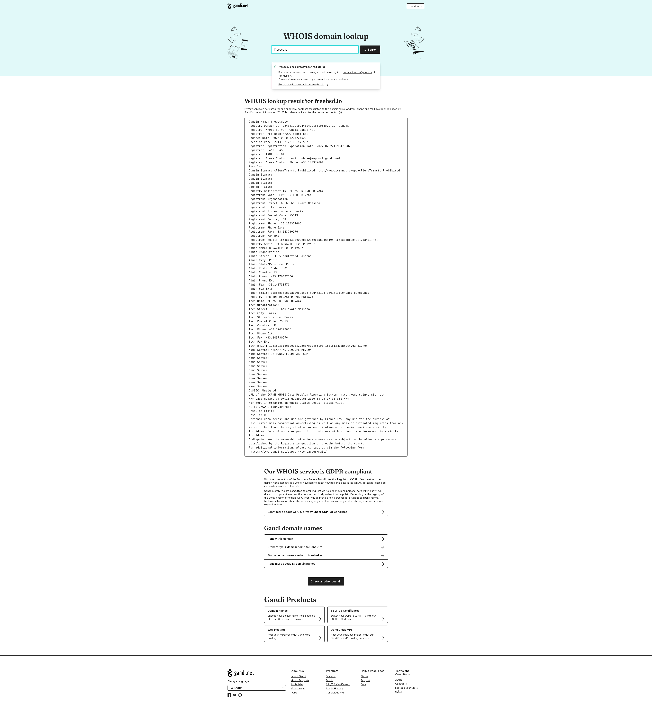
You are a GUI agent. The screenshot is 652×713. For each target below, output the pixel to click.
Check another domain (326, 581)
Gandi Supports (300, 680)
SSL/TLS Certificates (338, 684)
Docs (363, 684)
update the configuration (357, 72)
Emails (329, 680)
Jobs (294, 692)
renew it (298, 79)
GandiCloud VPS (335, 692)
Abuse (398, 679)
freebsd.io (284, 66)
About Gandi (298, 676)
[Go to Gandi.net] (238, 6)
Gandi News (298, 688)
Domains (331, 676)
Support (365, 680)
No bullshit (297, 684)
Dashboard (415, 6)
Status (364, 676)
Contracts (401, 683)
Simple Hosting (334, 688)
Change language (238, 681)
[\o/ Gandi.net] (257, 673)
